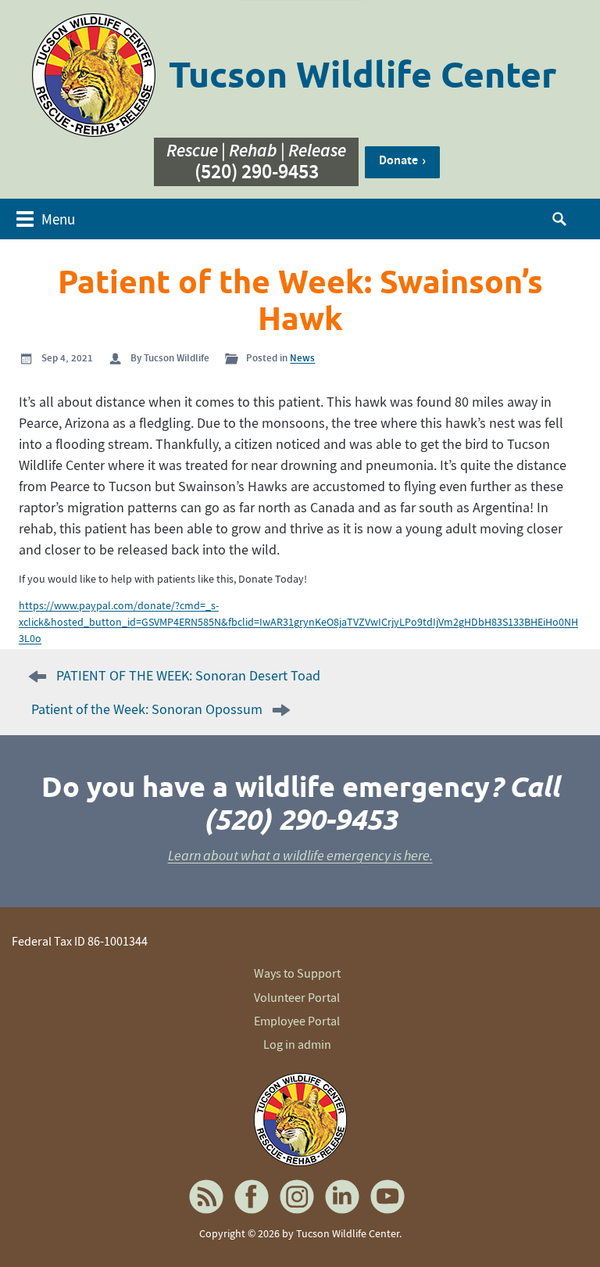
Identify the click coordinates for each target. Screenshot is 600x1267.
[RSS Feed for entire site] (206, 1197)
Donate (398, 160)
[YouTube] (387, 1197)
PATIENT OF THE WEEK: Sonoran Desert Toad (188, 676)
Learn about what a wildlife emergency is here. (300, 855)
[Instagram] (297, 1197)
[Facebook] (252, 1197)
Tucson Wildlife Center (362, 75)
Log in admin (297, 1045)
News (302, 357)
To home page (300, 1119)
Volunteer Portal (297, 998)
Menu (58, 219)
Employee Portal (297, 1021)
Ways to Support (297, 974)
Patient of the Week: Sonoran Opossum (146, 710)
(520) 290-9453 (257, 172)
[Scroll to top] (569, 1226)
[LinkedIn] (342, 1197)
